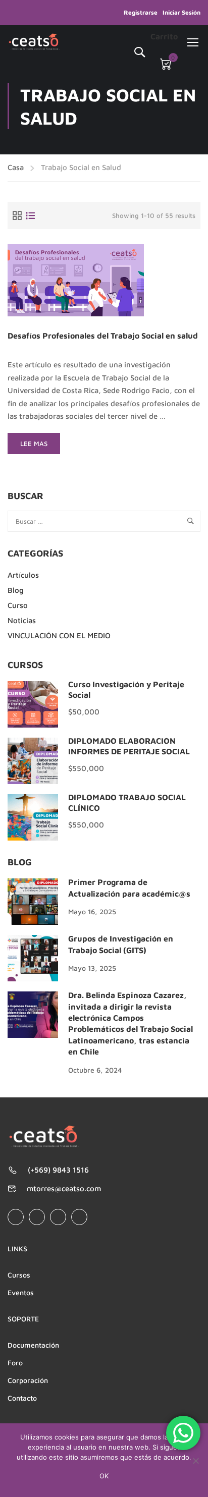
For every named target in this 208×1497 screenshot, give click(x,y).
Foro (15, 1362)
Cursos (19, 1274)
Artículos (23, 575)
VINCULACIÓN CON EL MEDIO (59, 635)
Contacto (22, 1398)
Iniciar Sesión (181, 12)
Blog (16, 590)
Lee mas (40, 447)
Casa (16, 167)
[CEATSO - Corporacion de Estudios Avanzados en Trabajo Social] (34, 41)
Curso (18, 605)
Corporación (28, 1380)
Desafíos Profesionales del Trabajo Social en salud (103, 335)
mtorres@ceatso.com (64, 1188)
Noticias (22, 620)
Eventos (21, 1292)
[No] (195, 1461)
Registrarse (141, 12)
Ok (104, 1476)
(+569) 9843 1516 (58, 1170)
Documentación (33, 1345)
